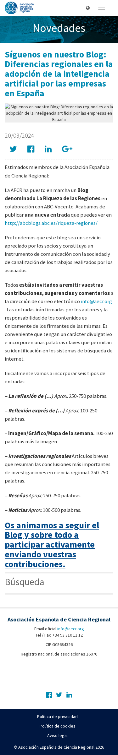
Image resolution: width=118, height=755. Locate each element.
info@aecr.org (96, 301)
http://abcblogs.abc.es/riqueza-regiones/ (51, 222)
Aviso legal (57, 735)
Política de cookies (58, 726)
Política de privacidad (57, 716)
